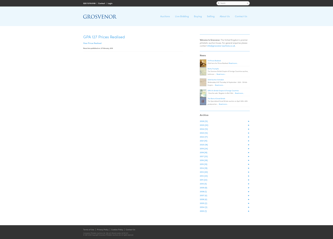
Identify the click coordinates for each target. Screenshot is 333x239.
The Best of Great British (216, 98)
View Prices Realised (92, 43)
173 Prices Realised (214, 60)
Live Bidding (182, 16)
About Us (225, 16)
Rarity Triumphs (213, 68)
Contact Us (241, 16)
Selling (210, 16)
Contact (101, 3)
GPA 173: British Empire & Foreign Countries (223, 90)
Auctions (165, 16)
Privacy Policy (102, 229)
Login (110, 3)
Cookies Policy (117, 229)
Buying (198, 16)
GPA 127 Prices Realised (104, 36)
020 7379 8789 (89, 3)
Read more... (233, 63)
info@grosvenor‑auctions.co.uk (221, 45)
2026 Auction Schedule (216, 79)
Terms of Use (88, 229)
